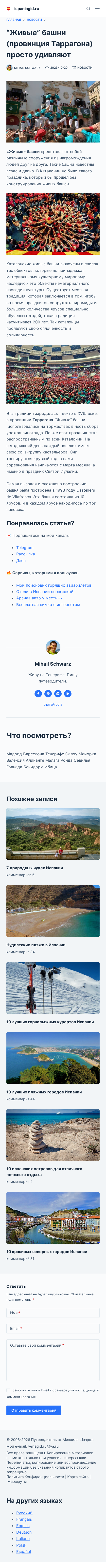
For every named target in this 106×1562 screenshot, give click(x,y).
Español (23, 1551)
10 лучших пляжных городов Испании (44, 1091)
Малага (53, 760)
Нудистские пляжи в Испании (36, 944)
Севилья (82, 760)
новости (84, 67)
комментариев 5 (20, 875)
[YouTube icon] (67, 693)
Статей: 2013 (53, 704)
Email (16, 1328)
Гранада (14, 766)
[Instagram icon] (58, 693)
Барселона (33, 753)
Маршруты (17, 1481)
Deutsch (24, 1532)
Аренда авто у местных (39, 597)
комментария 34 (20, 952)
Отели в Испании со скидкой (44, 591)
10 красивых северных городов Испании (46, 1251)
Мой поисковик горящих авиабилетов (53, 585)
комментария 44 (20, 1099)
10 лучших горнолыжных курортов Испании (50, 1021)
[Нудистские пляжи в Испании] (53, 911)
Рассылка (25, 553)
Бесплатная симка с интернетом (48, 604)
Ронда (67, 760)
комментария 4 (19, 1181)
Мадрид (14, 753)
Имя (15, 1312)
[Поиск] (88, 9)
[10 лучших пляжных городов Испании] (53, 1058)
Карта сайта (77, 1476)
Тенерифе (55, 753)
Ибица (51, 766)
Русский (24, 1512)
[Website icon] (48, 693)
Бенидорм (34, 766)
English (23, 1525)
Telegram (25, 547)
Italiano (23, 1538)
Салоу (72, 753)
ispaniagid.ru (26, 8)
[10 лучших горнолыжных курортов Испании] (53, 988)
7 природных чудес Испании (34, 867)
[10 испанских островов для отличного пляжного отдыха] (53, 1135)
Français (24, 1519)
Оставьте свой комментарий (37, 1345)
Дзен (21, 560)
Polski (21, 1545)
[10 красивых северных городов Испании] (53, 1218)
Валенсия (16, 760)
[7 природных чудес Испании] (53, 834)
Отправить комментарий (33, 1410)
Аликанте (35, 760)
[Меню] (97, 8)
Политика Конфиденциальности (35, 1476)
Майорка (87, 753)
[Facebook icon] (38, 693)
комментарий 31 (20, 1258)
